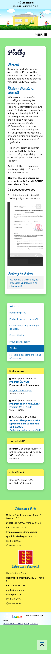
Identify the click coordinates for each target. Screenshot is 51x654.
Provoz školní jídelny (19, 341)
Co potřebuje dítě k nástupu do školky (24, 327)
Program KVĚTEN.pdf (20, 407)
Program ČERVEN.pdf (20, 390)
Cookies (34, 623)
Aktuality (14, 306)
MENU (39, 34)
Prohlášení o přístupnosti (16, 623)
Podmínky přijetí (17, 312)
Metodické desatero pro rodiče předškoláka (25, 356)
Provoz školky (16, 335)
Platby (13, 348)
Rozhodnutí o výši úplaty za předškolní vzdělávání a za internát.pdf (24, 282)
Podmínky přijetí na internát (23, 319)
